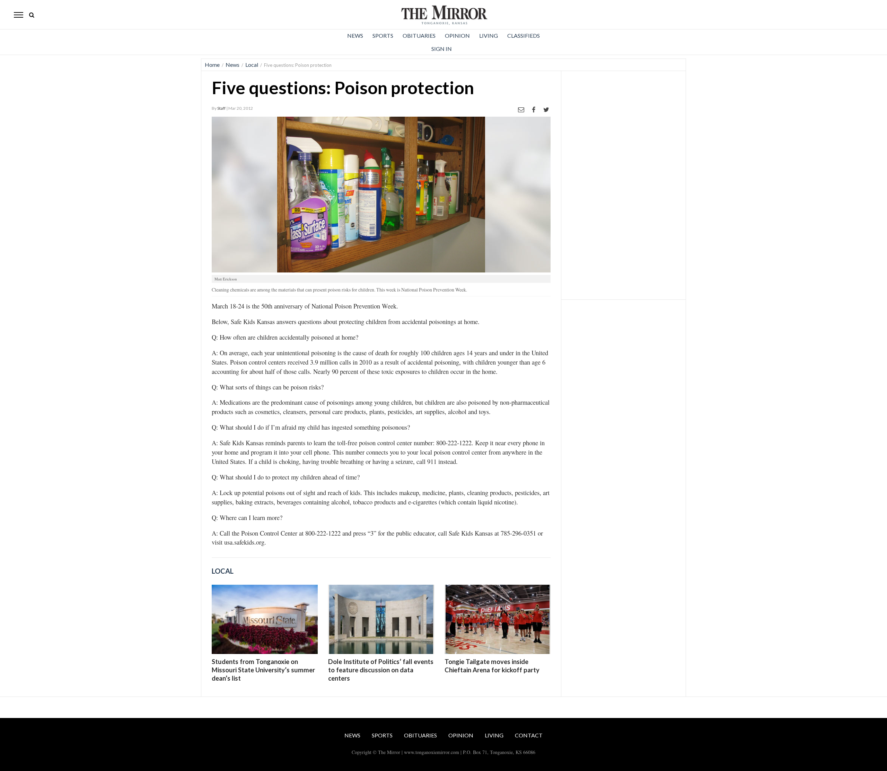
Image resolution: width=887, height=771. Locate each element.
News (355, 35)
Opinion (457, 35)
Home (212, 64)
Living (488, 35)
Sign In (441, 48)
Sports (382, 35)
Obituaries (419, 35)
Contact (529, 735)
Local (251, 64)
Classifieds (523, 35)
